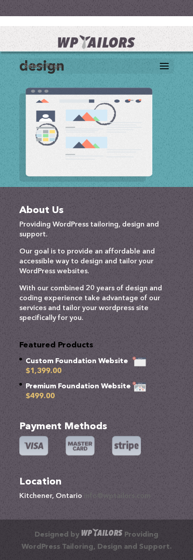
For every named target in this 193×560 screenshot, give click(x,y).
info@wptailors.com (117, 496)
